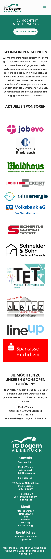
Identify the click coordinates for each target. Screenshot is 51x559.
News (25, 516)
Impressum (25, 539)
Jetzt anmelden (25, 31)
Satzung (25, 522)
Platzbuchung (25, 513)
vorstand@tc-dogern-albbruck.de (25, 498)
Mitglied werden (25, 510)
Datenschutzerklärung (25, 536)
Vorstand (25, 519)
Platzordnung (25, 525)
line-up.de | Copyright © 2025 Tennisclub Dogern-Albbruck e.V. (26, 550)
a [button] (44, 8)
